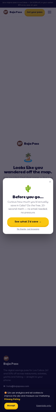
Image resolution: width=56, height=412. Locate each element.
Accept (11, 405)
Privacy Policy (12, 399)
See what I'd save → (28, 221)
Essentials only (43, 405)
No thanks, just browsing (28, 229)
